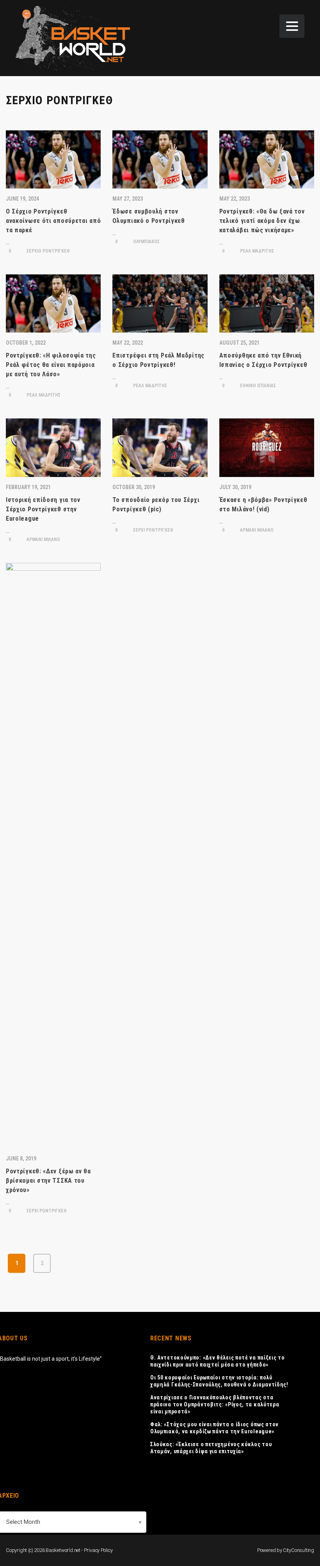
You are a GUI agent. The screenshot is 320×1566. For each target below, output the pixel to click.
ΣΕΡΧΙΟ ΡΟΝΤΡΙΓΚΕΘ (47, 251)
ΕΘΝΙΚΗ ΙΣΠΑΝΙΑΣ (257, 385)
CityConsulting (298, 1550)
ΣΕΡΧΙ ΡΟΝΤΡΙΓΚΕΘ (152, 530)
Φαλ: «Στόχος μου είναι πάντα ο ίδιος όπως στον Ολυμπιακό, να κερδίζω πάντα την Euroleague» (214, 1427)
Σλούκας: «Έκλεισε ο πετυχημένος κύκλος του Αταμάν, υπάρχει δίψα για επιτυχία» (211, 1447)
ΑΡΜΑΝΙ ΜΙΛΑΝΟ (42, 539)
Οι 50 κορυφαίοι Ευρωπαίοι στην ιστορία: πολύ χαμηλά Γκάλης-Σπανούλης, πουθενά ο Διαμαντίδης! (219, 1381)
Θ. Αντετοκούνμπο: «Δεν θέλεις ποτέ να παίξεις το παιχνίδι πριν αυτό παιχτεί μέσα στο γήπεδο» (217, 1361)
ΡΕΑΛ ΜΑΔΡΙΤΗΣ (256, 251)
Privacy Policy (98, 1550)
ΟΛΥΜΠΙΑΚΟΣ (146, 241)
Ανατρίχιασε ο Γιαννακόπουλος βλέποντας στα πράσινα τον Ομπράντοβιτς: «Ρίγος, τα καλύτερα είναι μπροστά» (214, 1404)
